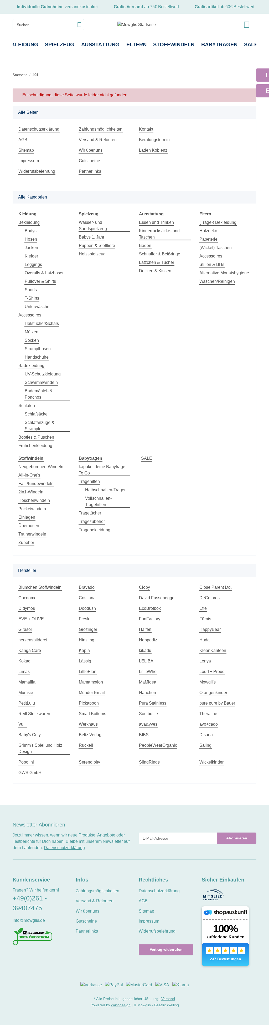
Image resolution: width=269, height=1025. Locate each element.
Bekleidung (29, 222)
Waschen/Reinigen (217, 281)
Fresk (84, 619)
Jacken (31, 247)
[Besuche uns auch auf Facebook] (16, 957)
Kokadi (25, 661)
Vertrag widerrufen (166, 949)
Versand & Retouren (98, 139)
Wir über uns (90, 150)
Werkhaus (88, 724)
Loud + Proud (212, 671)
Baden (145, 245)
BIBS (144, 734)
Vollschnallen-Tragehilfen (98, 501)
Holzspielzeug (92, 254)
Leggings (33, 264)
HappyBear (210, 629)
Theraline (208, 713)
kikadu (145, 650)
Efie (203, 608)
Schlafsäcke (36, 414)
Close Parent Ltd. (215, 587)
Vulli (22, 724)
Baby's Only (29, 734)
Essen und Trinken (156, 222)
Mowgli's (207, 682)
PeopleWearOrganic (158, 745)
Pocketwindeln (32, 509)
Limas (24, 671)
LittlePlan (87, 671)
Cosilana (87, 598)
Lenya (205, 661)
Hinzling (86, 640)
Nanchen (147, 692)
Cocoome (27, 598)
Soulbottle (148, 713)
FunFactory (149, 619)
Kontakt (146, 129)
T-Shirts (32, 298)
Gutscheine (89, 161)
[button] (246, 24)
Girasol (25, 629)
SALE (146, 458)
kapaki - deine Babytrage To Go (102, 469)
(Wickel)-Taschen (215, 247)
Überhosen (28, 525)
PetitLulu (26, 703)
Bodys (31, 231)
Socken (32, 340)
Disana (206, 734)
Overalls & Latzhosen (45, 273)
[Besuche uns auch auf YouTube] (24, 957)
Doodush (87, 608)
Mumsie (25, 692)
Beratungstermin (154, 139)
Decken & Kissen (155, 271)
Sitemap (26, 150)
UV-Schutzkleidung (43, 374)
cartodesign (121, 1005)
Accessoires (29, 315)
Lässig (85, 661)
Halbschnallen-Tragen (106, 490)
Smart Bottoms (92, 713)
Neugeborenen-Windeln (40, 466)
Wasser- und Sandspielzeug (93, 225)
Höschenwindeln (34, 500)
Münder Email (92, 692)
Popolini (26, 762)
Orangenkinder (213, 692)
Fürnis (205, 619)
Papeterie (208, 239)
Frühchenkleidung (35, 445)
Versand (168, 999)
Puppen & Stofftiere (97, 245)
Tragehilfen (89, 481)
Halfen (145, 629)
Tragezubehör (92, 521)
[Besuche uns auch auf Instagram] (33, 957)
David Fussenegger (157, 598)
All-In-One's (29, 475)
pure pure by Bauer (217, 703)
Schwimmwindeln (41, 382)
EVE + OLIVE (31, 619)
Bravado (87, 587)
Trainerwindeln (32, 534)
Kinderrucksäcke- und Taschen (159, 234)
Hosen (31, 239)
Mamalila (26, 682)
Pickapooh (89, 703)
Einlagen (26, 517)
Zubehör (26, 542)
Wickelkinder (211, 762)
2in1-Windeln (30, 492)
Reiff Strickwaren (34, 713)
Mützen (31, 332)
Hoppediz (148, 640)
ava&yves (148, 724)
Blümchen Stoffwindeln (39, 587)
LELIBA (146, 661)
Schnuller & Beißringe (159, 254)
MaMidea (147, 682)
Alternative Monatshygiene (224, 273)
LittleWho (148, 671)
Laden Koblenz (153, 150)
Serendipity (89, 762)
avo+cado (208, 724)
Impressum (28, 161)
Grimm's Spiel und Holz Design (40, 748)
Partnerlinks (90, 171)
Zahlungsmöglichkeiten (100, 129)
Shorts (31, 290)
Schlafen (26, 405)
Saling (205, 745)
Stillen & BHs (211, 264)
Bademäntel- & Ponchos (39, 394)
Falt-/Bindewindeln (36, 483)
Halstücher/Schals (42, 323)
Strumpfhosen (38, 348)
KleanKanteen (212, 650)
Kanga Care (29, 650)
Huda (204, 640)
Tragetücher (90, 513)
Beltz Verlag (90, 734)
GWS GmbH (30, 772)
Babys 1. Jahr (91, 237)
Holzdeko (208, 231)
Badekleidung (31, 365)
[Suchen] (79, 24)
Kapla (84, 650)
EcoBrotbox (150, 608)
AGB (22, 139)
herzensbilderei (32, 640)
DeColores (209, 598)
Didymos (26, 608)
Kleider (31, 256)
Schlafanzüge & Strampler (39, 425)
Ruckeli (86, 745)
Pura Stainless (152, 703)
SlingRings (149, 762)
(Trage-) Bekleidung (217, 222)
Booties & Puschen (36, 437)
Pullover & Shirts (40, 281)
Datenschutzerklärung (38, 129)
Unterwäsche (37, 306)
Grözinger (88, 629)
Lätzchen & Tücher (156, 262)
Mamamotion (91, 682)
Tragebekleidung (94, 530)
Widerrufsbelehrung (36, 171)
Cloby (144, 587)
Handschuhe (37, 357)
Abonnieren (236, 838)
